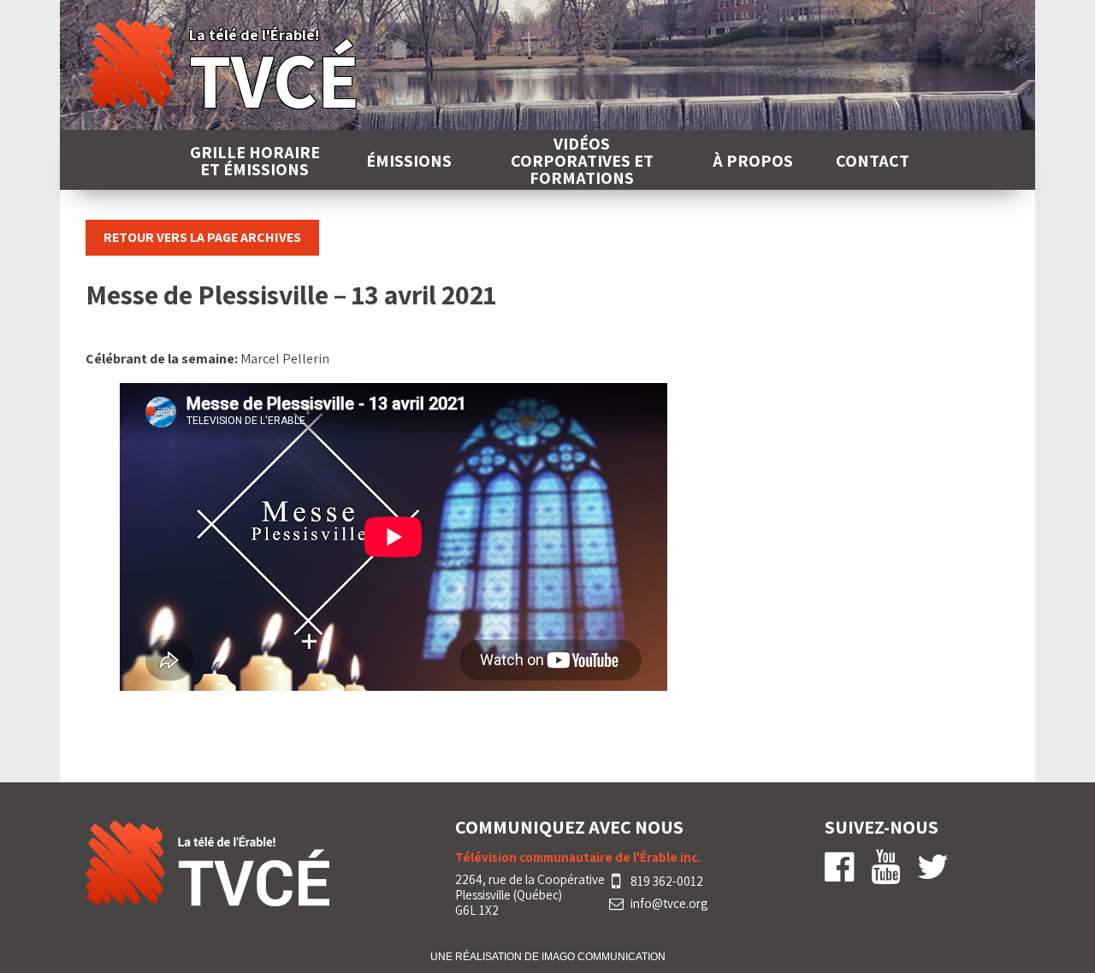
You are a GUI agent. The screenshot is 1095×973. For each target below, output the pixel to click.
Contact (872, 160)
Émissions (409, 160)
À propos (753, 160)
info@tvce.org (668, 903)
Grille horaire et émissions (255, 161)
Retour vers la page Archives (202, 237)
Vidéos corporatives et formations (582, 160)
